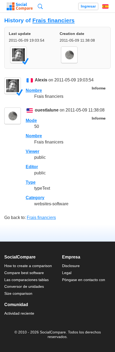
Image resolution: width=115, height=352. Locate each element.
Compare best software (24, 273)
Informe (99, 88)
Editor (32, 166)
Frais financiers (53, 20)
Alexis (41, 80)
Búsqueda (40, 6)
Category (35, 197)
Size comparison (18, 293)
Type (31, 182)
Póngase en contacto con (83, 280)
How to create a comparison (28, 266)
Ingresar (88, 6)
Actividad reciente (19, 313)
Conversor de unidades (24, 286)
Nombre (34, 90)
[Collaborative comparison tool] (19, 6)
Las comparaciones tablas (26, 280)
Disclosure (71, 266)
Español (105, 6)
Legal (66, 273)
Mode (31, 120)
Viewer (32, 151)
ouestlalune (47, 110)
